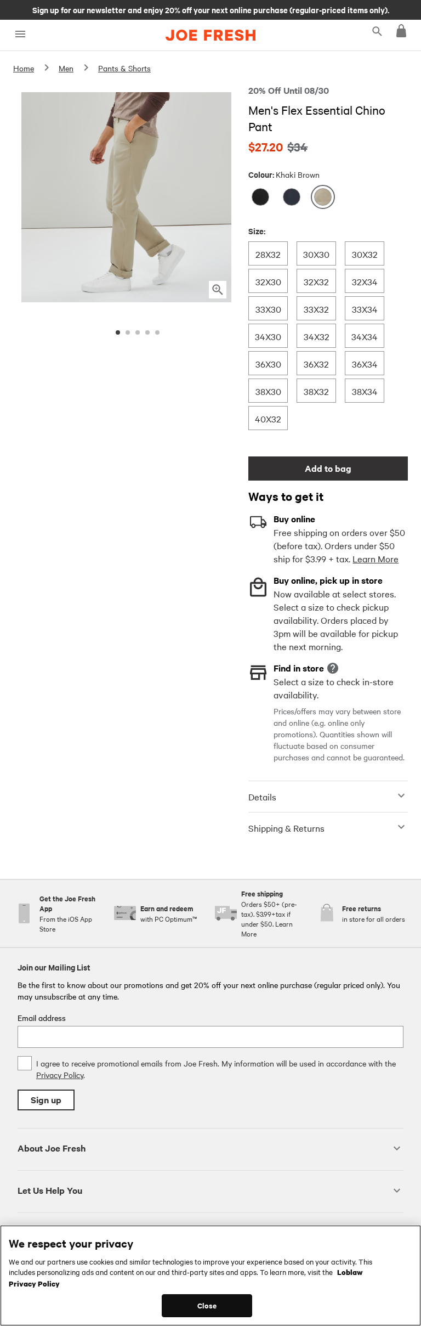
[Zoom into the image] (217, 289)
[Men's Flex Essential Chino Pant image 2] (128, 332)
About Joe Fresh (52, 1148)
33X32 (316, 308)
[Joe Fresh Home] (210, 35)
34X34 (364, 336)
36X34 (364, 363)
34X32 (316, 336)
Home (23, 68)
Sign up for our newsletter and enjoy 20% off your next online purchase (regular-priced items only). (210, 9)
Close (207, 1305)
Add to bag (328, 468)
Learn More (375, 558)
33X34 (364, 308)
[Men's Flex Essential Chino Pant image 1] (118, 332)
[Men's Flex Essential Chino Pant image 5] (157, 332)
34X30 (267, 336)
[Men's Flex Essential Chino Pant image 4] (147, 332)
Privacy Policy (59, 1074)
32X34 (364, 281)
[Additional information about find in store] (332, 668)
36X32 (316, 363)
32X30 (268, 281)
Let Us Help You (50, 1190)
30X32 (364, 253)
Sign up (46, 1099)
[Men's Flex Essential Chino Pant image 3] (137, 332)
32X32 (316, 281)
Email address (42, 1017)
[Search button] (377, 31)
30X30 (316, 253)
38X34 (364, 391)
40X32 (267, 418)
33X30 (268, 308)
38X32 (316, 391)
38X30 (268, 391)
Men (66, 68)
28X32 (268, 253)
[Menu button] (20, 34)
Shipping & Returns (286, 828)
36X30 (268, 363)
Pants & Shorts (124, 68)
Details (262, 797)
